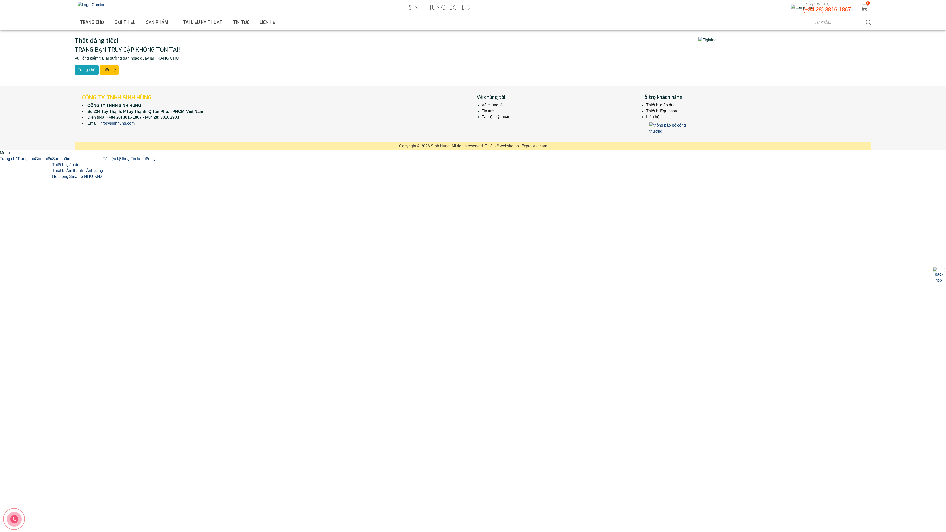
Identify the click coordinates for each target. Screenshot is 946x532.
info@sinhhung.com (117, 123)
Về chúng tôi (493, 105)
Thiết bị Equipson (661, 111)
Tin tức (241, 22)
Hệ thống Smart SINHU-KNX (77, 176)
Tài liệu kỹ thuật (202, 22)
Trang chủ (92, 22)
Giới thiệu (125, 22)
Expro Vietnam (534, 146)
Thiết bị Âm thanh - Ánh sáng (77, 170)
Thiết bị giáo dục (660, 105)
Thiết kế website (499, 146)
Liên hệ (267, 22)
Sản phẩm (157, 22)
